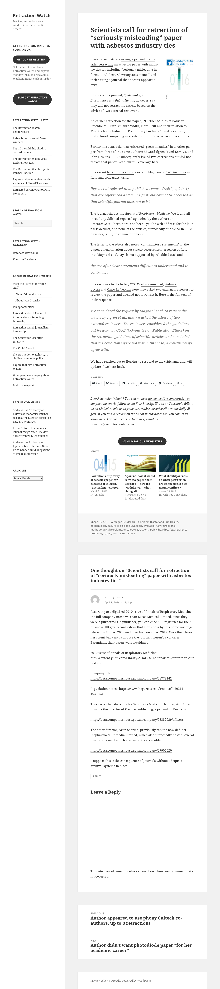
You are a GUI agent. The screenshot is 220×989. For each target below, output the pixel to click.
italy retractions (165, 525)
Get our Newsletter (31, 59)
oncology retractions (136, 529)
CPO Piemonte (176, 172)
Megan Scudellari (124, 522)
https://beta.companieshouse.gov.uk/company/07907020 (131, 750)
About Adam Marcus (28, 294)
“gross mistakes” (157, 146)
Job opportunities (23, 307)
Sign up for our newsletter (142, 441)
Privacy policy (99, 980)
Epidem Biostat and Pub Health (159, 522)
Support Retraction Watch (32, 99)
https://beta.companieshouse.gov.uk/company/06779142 (131, 678)
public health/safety (162, 529)
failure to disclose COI (121, 525)
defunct (104, 229)
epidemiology (99, 525)
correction (113, 121)
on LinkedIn (103, 409)
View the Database (24, 259)
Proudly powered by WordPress (131, 980)
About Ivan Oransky (27, 300)
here (155, 162)
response (105, 300)
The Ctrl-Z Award (23, 348)
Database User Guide (25, 253)
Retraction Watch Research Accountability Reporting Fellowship (30, 317)
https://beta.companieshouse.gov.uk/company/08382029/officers (137, 719)
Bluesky (148, 404)
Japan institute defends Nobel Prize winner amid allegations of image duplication (31, 450)
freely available (145, 525)
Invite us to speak (23, 385)
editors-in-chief (152, 284)
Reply (97, 776)
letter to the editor (120, 172)
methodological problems (106, 529)
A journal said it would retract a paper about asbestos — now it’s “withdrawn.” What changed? (140, 483)
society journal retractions (120, 533)
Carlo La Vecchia (119, 289)
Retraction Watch (32, 15)
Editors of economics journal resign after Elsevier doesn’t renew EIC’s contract (32, 417)
